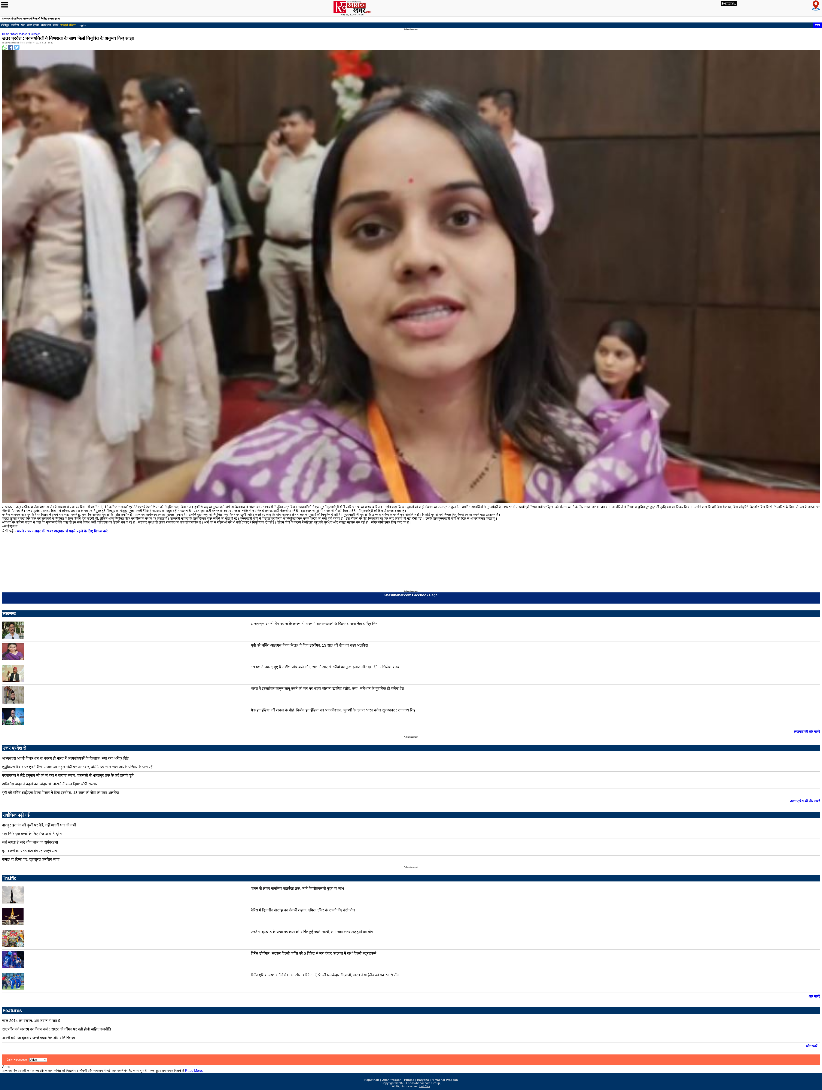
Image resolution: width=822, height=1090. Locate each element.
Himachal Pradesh (445, 1079)
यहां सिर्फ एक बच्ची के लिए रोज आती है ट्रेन (32, 834)
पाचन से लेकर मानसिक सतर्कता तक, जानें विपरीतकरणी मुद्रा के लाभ (297, 888)
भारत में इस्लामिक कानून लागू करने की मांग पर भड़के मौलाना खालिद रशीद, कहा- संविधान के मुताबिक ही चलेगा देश (327, 688)
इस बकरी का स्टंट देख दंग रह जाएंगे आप (29, 851)
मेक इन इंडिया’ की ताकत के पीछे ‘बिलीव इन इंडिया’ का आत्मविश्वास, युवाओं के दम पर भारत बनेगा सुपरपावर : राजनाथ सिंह (333, 710)
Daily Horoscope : (17, 1059)
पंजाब (55, 25)
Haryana (423, 1079)
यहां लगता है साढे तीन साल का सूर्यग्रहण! (30, 842)
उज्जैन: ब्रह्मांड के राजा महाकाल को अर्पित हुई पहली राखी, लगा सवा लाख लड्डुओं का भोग (312, 932)
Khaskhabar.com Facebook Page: (411, 595)
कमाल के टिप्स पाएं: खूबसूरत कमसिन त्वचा (31, 859)
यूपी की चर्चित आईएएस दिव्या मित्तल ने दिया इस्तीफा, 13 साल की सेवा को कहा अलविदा (309, 645)
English (82, 25)
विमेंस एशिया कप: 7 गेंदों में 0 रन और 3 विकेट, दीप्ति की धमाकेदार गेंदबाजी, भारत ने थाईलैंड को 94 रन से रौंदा (325, 975)
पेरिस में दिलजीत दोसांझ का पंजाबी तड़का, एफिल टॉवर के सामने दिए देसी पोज (303, 910)
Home (5, 34)
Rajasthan (371, 1079)
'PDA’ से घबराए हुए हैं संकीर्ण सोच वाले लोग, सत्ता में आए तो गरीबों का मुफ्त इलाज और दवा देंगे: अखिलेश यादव (325, 667)
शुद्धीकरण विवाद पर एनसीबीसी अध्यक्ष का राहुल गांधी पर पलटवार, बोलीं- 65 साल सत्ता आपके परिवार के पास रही (77, 767)
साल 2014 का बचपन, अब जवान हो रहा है (31, 1020)
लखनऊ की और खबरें (807, 731)
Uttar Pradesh (19, 34)
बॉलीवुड (5, 25)
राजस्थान (46, 25)
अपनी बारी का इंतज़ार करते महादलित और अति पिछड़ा (38, 1038)
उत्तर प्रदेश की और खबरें (805, 801)
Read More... (194, 1070)
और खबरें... (813, 1046)
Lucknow (34, 34)
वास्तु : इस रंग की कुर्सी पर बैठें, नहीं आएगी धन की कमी (39, 825)
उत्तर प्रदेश (33, 25)
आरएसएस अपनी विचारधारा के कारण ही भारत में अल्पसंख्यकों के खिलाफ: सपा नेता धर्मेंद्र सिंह (314, 624)
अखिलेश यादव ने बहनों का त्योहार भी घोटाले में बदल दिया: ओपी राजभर (49, 784)
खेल (23, 25)
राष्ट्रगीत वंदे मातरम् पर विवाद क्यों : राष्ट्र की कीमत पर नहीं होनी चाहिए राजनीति (56, 1029)
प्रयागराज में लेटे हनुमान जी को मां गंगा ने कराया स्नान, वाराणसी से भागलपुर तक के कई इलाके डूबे (68, 775)
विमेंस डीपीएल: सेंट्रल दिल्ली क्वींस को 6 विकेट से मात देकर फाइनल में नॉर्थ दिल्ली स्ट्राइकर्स (313, 953)
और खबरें (814, 996)
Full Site (424, 1086)
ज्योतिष (15, 25)
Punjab (409, 1079)
